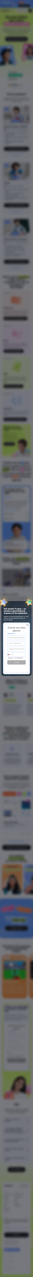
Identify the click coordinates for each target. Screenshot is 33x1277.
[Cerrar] (27, 625)
